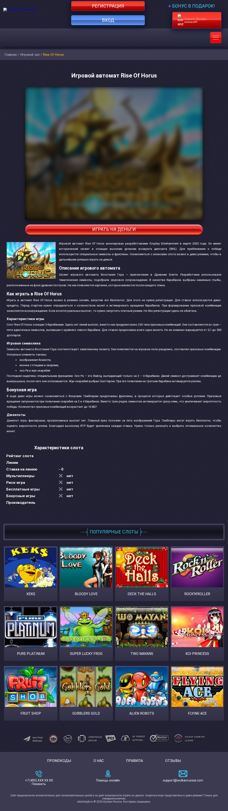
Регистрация (108, 6)
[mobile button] (215, 37)
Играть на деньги (114, 229)
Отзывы (173, 761)
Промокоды (59, 761)
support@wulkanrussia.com (183, 780)
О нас (99, 761)
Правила (134, 761)
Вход (108, 20)
